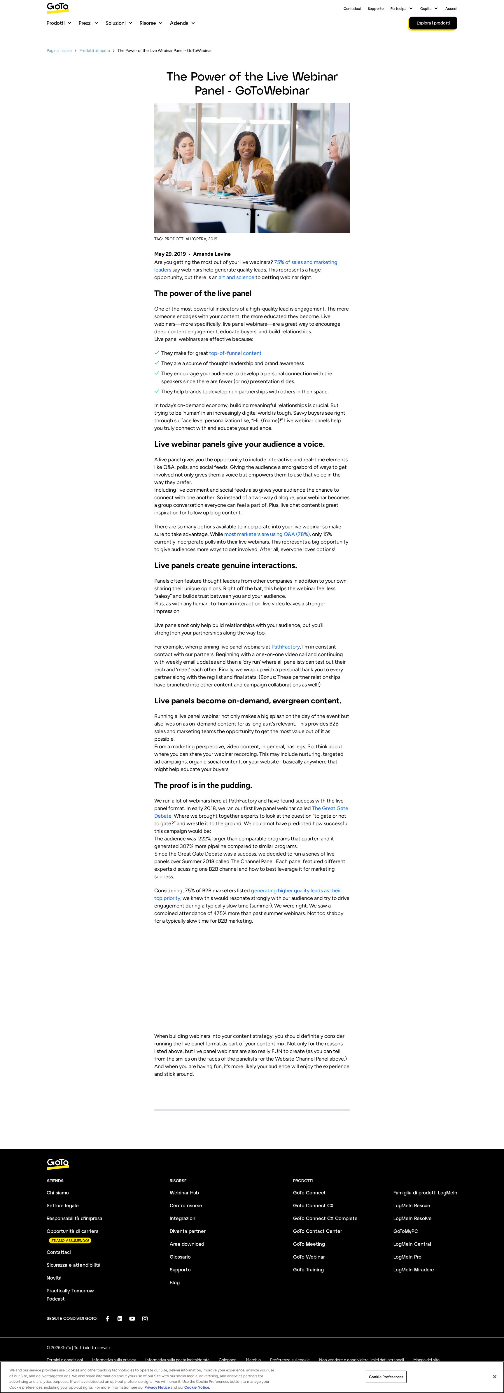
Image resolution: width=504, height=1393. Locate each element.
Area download (187, 1244)
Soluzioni (116, 23)
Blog (175, 1282)
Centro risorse (186, 1205)
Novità (54, 1277)
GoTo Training (308, 1269)
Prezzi (85, 23)
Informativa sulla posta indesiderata (177, 1359)
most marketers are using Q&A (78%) (267, 534)
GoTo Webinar (309, 1256)
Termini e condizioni (65, 1359)
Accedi (451, 8)
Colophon (228, 1359)
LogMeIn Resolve (412, 1218)
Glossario (180, 1256)
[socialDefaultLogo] (107, 1318)
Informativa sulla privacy (114, 1359)
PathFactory (286, 647)
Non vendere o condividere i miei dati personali (361, 1359)
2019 (212, 238)
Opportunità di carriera (73, 1231)
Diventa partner (188, 1231)
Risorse (148, 23)
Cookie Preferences (386, 1377)
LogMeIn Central (412, 1244)
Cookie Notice (196, 1387)
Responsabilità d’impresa (74, 1218)
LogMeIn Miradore (413, 1269)
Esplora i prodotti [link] (433, 22)
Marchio (253, 1359)
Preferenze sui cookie (290, 1359)
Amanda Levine (212, 254)
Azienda (179, 23)
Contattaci (352, 8)
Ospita (425, 8)
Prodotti (56, 23)
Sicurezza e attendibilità (74, 1265)
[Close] (494, 1376)
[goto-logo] (252, 1165)
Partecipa (398, 8)
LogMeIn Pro (407, 1256)
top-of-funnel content (235, 353)
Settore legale (63, 1205)
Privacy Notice (157, 1387)
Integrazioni (183, 1218)
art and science (236, 277)
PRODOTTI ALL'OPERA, (185, 238)
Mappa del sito (426, 1359)
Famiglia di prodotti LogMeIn (425, 1192)
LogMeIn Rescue (411, 1205)
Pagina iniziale (59, 50)
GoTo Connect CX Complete (325, 1218)
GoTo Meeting (309, 1244)
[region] (252, 1377)
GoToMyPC (405, 1231)
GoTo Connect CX (313, 1205)
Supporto (376, 8)
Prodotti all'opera (94, 50)
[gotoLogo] (58, 8)
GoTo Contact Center (317, 1231)
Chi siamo (58, 1192)
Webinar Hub (184, 1192)
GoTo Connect (309, 1192)
